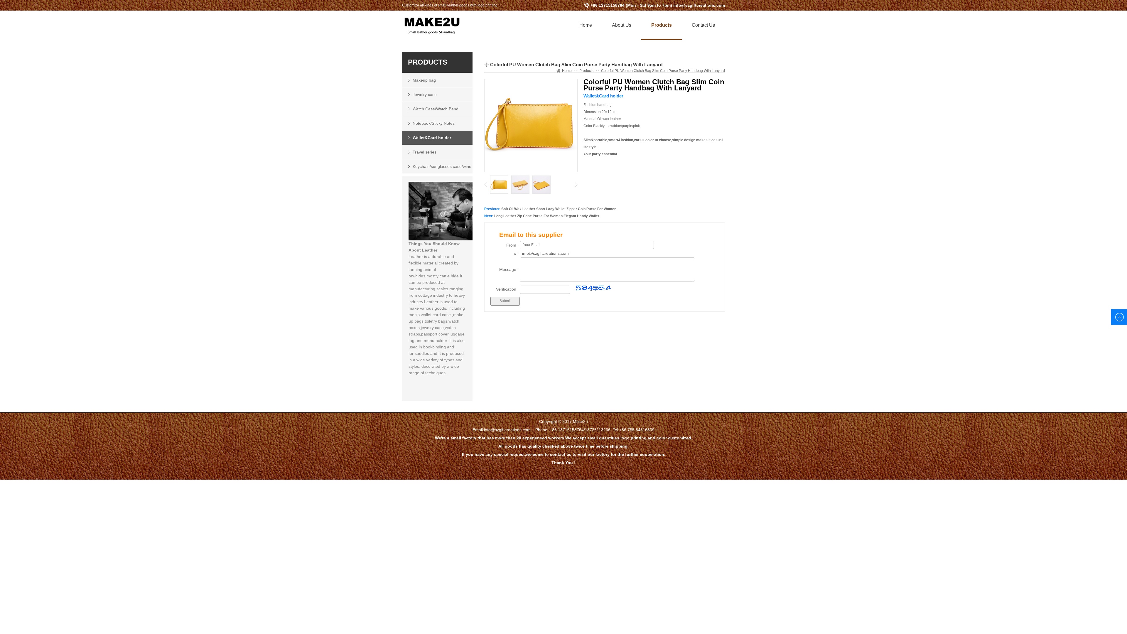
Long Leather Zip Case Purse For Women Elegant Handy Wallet (546, 216)
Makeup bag (424, 80)
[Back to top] (1119, 317)
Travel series (424, 152)
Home (585, 25)
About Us (621, 25)
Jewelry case (425, 94)
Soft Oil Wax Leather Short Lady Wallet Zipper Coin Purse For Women (558, 209)
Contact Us (703, 25)
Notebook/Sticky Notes (434, 123)
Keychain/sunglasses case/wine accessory (436, 168)
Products (661, 25)
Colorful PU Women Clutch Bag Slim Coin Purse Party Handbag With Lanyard (663, 71)
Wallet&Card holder (432, 137)
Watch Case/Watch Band (435, 109)
